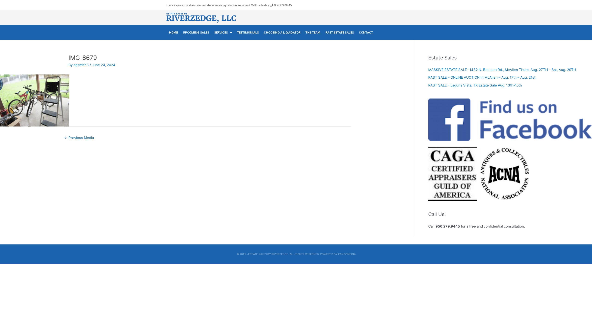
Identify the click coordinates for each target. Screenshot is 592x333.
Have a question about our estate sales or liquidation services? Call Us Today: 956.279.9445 (229, 5)
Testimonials (248, 32)
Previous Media (79, 138)
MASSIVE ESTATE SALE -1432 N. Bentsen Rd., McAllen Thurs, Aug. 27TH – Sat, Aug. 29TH (502, 70)
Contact (366, 32)
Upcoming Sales (196, 32)
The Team (312, 32)
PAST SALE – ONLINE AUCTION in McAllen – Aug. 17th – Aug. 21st (481, 77)
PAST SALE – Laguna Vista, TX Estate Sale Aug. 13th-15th (475, 85)
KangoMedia (347, 254)
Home (173, 32)
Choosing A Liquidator (282, 32)
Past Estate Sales (339, 32)
